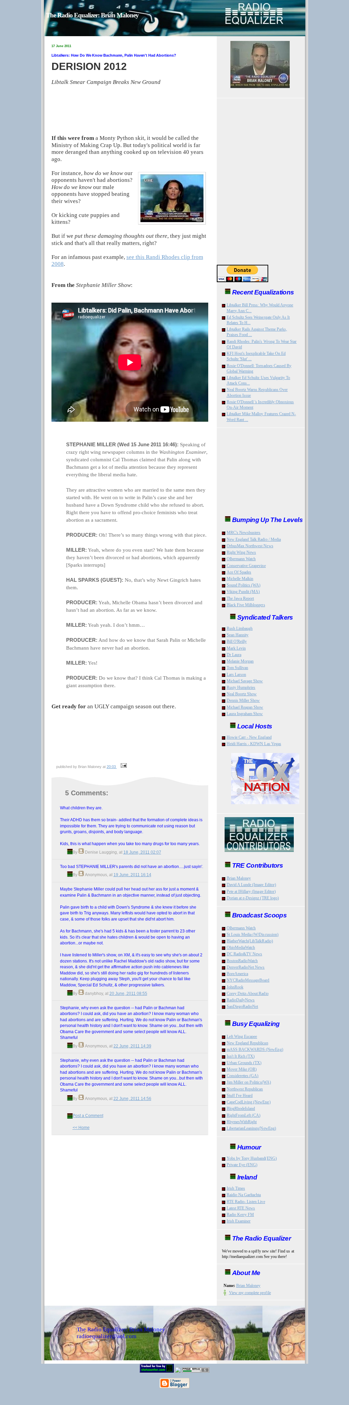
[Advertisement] (132, 747)
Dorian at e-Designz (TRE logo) (253, 898)
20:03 (112, 767)
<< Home (81, 1127)
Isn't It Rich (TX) (241, 1056)
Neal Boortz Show (242, 694)
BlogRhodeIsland (241, 1108)
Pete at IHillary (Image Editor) (251, 891)
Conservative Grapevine (246, 565)
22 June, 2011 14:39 (132, 1046)
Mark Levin (236, 648)
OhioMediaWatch (241, 947)
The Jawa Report (240, 598)
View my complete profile (250, 1292)
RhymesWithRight (242, 1121)
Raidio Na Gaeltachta (244, 1194)
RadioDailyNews (241, 1000)
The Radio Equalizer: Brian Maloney (92, 15)
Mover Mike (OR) (242, 1069)
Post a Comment (88, 1115)
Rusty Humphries (241, 687)
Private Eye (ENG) (242, 1164)
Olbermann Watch (241, 558)
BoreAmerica (237, 973)
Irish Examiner (239, 1221)
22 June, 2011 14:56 (132, 1098)
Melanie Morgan (240, 661)
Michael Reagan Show (245, 707)
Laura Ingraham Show (245, 713)
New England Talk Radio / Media (254, 539)
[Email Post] (123, 767)
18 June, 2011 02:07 (142, 852)
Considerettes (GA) (243, 1075)
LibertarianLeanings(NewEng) (251, 1128)
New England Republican (247, 1043)
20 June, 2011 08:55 (128, 993)
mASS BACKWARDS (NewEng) (255, 1049)
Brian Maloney (239, 878)
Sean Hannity (238, 635)
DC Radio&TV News (244, 954)
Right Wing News (241, 552)
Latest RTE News (241, 1208)
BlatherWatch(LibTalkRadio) (250, 941)
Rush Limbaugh (240, 628)
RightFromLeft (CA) (244, 1115)
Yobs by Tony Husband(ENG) (252, 1158)
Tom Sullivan (237, 667)
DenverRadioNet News (246, 967)
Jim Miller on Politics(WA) (249, 1082)
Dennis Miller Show (243, 700)
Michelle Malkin (240, 578)
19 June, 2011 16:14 (132, 874)
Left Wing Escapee (242, 1036)
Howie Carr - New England (249, 737)
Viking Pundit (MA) (243, 591)
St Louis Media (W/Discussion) (252, 934)
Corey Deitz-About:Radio (248, 993)
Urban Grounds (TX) (244, 1062)
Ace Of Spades (239, 572)
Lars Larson (236, 674)
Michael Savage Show (245, 681)
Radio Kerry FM (240, 1214)
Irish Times (236, 1188)
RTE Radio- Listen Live (246, 1201)
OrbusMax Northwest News (250, 546)
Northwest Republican (245, 1089)
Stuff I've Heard (240, 1095)
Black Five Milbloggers (246, 605)
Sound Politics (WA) (244, 585)
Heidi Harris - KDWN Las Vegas (254, 743)
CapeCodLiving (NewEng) (249, 1102)
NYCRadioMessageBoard (248, 980)
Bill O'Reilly (237, 641)
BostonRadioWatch (242, 960)
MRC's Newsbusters (244, 532)
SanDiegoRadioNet (242, 1006)
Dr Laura (234, 654)
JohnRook (235, 987)
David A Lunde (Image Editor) (251, 884)
